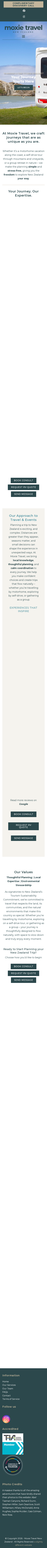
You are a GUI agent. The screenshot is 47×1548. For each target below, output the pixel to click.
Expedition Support (23, 402)
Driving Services (23, 449)
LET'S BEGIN (23, 87)
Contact (6, 1395)
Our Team (7, 1388)
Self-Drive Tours (23, 279)
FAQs (5, 1392)
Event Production (23, 341)
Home (5, 1381)
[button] (23, 36)
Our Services (9, 1385)
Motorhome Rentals (23, 217)
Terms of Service (11, 1399)
